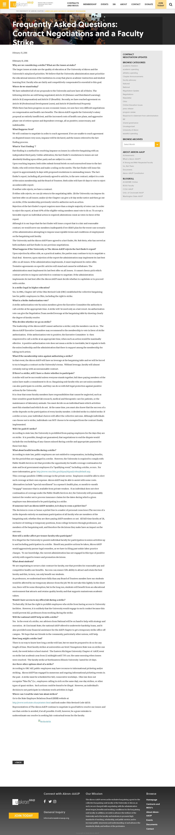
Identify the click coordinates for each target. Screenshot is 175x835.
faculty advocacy (129, 80)
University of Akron (130, 130)
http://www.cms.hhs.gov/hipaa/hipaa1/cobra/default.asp (63, 471)
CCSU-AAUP (128, 189)
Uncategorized (129, 126)
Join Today (160, 4)
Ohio (125, 101)
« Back (18, 762)
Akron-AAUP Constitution (133, 173)
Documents (127, 170)
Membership (89, 4)
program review (129, 112)
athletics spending (130, 73)
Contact (135, 4)
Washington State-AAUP (133, 196)
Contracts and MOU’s (153, 806)
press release (128, 109)
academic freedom (130, 66)
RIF (124, 119)
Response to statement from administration (140, 116)
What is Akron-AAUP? (132, 159)
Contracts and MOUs (73, 4)
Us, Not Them (128, 166)
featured (126, 84)
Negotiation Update (131, 91)
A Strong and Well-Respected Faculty (138, 163)
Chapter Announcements (133, 76)
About (123, 4)
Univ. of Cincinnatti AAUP (133, 193)
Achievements (128, 155)
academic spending (131, 69)
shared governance (130, 123)
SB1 (114, 4)
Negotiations (128, 94)
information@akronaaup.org (56, 818)
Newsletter (127, 98)
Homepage (151, 799)
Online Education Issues (133, 105)
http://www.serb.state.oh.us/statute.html (31, 702)
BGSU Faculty (128, 186)
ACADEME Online (130, 182)
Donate (149, 4)
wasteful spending (130, 134)
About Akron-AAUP (152, 814)
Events (104, 4)
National (126, 87)
